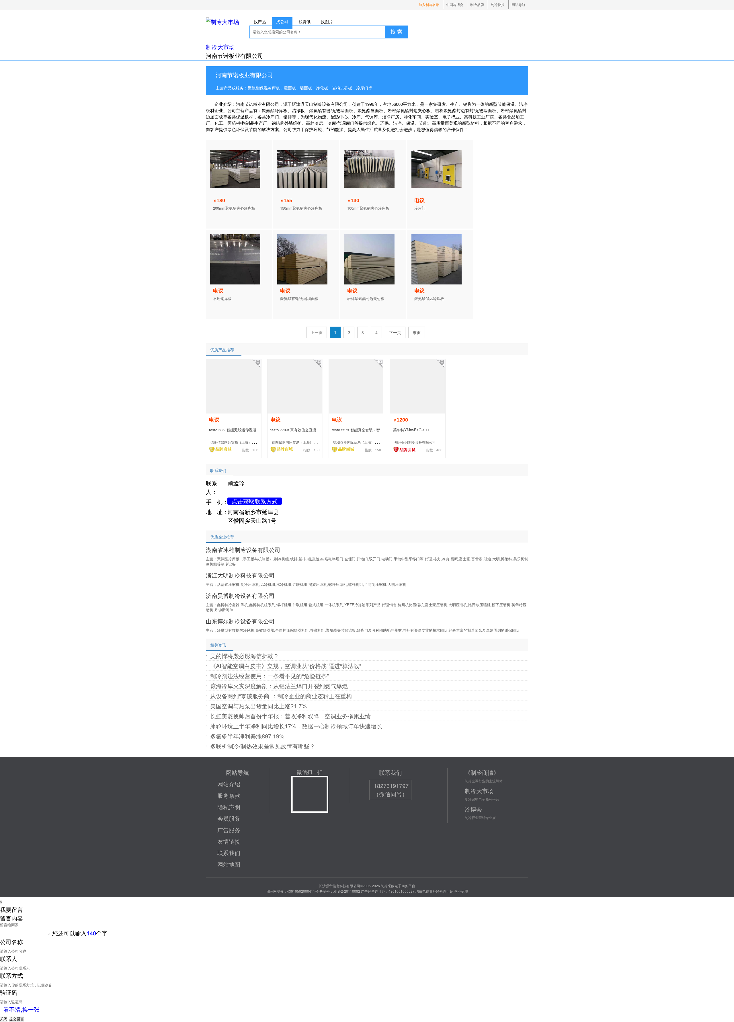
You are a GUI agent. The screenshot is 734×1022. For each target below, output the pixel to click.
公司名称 (11, 941)
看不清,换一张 (21, 1009)
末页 (417, 332)
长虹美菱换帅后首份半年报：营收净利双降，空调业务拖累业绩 (290, 716)
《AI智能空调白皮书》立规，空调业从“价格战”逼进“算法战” (285, 666)
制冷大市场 (220, 47)
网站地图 (228, 864)
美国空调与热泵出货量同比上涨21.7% (258, 706)
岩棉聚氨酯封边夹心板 (365, 298)
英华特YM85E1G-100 (411, 429)
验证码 (8, 992)
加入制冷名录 (429, 4)
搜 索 (396, 32)
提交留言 (16, 1019)
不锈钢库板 (222, 298)
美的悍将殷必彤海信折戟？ (244, 656)
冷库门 (419, 208)
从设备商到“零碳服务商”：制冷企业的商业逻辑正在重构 (281, 696)
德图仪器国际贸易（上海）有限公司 (238, 442)
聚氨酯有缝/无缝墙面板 (299, 298)
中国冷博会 (454, 4)
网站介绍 (228, 784)
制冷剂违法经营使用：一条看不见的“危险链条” (269, 676)
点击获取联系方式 (255, 501)
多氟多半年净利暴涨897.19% (247, 736)
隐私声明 (228, 807)
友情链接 (228, 841)
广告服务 (228, 830)
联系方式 (11, 975)
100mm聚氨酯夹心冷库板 (368, 208)
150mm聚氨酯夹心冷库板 (301, 208)
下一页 (395, 332)
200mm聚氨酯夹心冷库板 (234, 208)
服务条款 (228, 795)
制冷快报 (498, 4)
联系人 (8, 958)
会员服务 (228, 818)
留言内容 (11, 918)
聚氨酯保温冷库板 (429, 298)
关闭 (3, 1019)
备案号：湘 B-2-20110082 (339, 891)
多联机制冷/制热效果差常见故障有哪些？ (262, 746)
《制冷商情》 (482, 772)
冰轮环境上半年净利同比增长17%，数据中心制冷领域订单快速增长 (296, 726)
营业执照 (461, 891)
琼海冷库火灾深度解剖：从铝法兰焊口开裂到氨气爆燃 (279, 686)
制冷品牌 (477, 4)
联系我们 (228, 853)
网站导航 (518, 4)
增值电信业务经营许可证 (434, 891)
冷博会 (473, 809)
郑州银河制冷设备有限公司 (415, 442)
